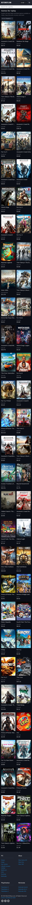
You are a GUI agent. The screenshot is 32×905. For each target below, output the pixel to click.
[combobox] (16, 6)
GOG (2, 872)
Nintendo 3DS (22, 891)
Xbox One (21, 862)
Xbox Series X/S (22, 860)
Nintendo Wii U (22, 889)
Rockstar (3, 874)
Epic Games (4, 864)
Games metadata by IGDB (8, 897)
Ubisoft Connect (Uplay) (5, 867)
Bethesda (3, 876)
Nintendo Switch (23, 887)
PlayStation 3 (5, 891)
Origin (2, 862)
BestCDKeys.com (10, 896)
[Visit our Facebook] (5, 901)
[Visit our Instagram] (2, 901)
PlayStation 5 (5, 887)
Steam (3, 860)
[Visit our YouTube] (8, 901)
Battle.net (4, 870)
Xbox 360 (21, 864)
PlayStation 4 (5, 889)
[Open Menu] (29, 2)
